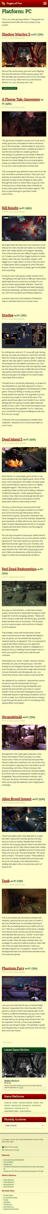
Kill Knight (10, 208)
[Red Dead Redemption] (24, 593)
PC (28, 1108)
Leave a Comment (10, 88)
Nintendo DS (36, 1105)
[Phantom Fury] (24, 988)
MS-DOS (7, 1105)
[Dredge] (24, 335)
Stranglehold (12, 717)
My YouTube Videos (10, 1197)
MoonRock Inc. (8, 1207)
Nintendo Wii (9, 1108)
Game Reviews (8, 1184)
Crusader (17, 844)
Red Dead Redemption (19, 569)
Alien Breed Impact (17, 799)
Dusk (6, 881)
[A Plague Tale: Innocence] (24, 123)
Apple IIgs (7, 1102)
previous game (32, 74)
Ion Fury (32, 1014)
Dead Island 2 (12, 439)
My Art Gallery (8, 1162)
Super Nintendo (25, 1111)
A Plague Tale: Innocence (21, 99)
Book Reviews (8, 1186)
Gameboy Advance (25, 1102)
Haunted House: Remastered (13, 1160)
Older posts (7, 1042)
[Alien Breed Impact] (24, 819)
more (21, 1087)
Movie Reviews (8, 1182)
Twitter (5, 1200)
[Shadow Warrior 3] (24, 54)
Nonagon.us (7, 1204)
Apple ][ (15, 1102)
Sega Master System (11, 1111)
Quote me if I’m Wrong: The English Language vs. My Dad (23, 1171)
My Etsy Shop (8, 1195)
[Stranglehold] (24, 737)
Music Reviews (8, 1180)
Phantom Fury (13, 968)
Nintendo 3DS (16, 1105)
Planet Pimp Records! (11, 1209)
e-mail (15, 1147)
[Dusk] (24, 901)
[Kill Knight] (24, 228)
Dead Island (34, 549)
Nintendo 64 (26, 1105)
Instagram (6, 1202)
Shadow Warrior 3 (16, 34)
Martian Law (7, 1164)
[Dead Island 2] (24, 459)
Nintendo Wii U (20, 1108)
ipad (41, 1102)
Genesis (36, 1102)
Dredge (7, 315)
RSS (17, 1150)
